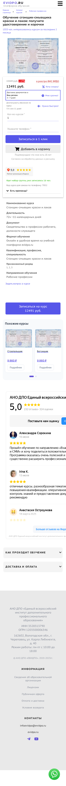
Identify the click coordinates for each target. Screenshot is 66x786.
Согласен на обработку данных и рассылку (33, 159)
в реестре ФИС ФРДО (47, 81)
